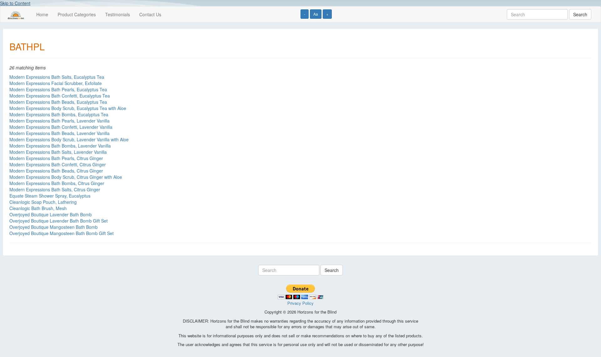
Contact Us (150, 14)
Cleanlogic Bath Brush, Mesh (38, 208)
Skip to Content (15, 3)
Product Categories (77, 14)
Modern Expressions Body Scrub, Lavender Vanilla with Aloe (69, 139)
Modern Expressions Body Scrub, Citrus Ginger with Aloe (65, 177)
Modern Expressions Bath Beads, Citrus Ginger (56, 171)
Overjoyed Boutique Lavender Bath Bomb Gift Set (58, 221)
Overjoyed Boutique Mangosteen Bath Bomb (53, 227)
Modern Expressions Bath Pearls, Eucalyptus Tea (58, 89)
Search (580, 14)
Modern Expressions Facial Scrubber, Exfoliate (55, 83)
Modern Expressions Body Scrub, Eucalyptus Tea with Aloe (67, 108)
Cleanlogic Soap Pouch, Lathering (43, 202)
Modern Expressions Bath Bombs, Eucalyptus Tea (58, 114)
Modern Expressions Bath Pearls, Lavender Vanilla (59, 121)
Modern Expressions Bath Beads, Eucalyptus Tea (58, 102)
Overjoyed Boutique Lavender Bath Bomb (50, 214)
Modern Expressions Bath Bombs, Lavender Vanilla (60, 146)
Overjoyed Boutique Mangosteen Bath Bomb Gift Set (61, 233)
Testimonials (117, 14)
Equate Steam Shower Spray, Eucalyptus (49, 196)
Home (42, 14)
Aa (315, 14)
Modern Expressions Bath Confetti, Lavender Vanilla (60, 127)
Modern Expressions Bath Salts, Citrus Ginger (54, 189)
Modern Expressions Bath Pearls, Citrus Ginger (56, 158)
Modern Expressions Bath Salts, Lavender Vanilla (58, 152)
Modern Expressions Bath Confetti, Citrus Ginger (57, 164)
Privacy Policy (300, 303)
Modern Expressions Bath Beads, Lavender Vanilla (59, 133)
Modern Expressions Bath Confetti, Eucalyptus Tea (59, 96)
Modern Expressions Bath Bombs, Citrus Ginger (56, 183)
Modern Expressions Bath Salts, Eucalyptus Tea (56, 77)
